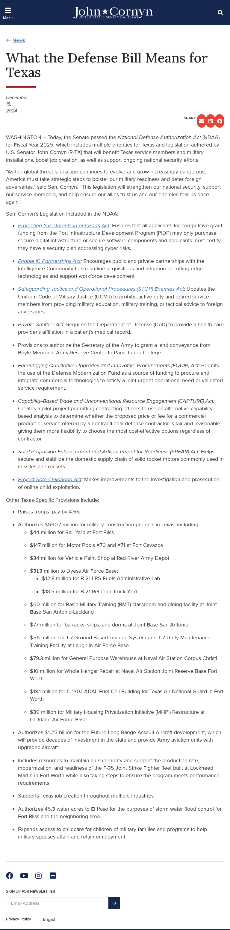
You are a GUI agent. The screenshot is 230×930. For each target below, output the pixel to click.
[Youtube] (24, 875)
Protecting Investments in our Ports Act (63, 225)
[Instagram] (38, 875)
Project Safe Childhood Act (49, 479)
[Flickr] (53, 875)
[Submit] (114, 903)
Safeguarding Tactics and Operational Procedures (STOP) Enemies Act (101, 289)
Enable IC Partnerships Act (49, 261)
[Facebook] (9, 875)
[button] (220, 12)
